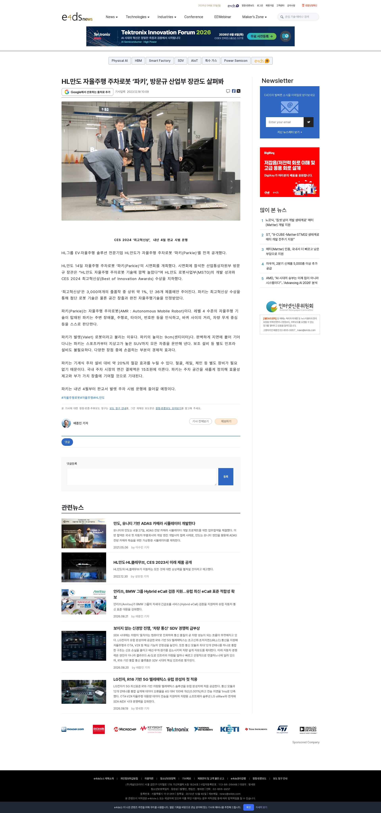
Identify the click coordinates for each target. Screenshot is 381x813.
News (110, 17)
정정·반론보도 (248, 5)
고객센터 (280, 5)
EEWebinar (222, 17)
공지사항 (291, 5)
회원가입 (270, 5)
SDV (181, 61)
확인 (248, 807)
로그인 (260, 5)
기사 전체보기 (200, 421)
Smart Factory (160, 61)
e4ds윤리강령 (238, 778)
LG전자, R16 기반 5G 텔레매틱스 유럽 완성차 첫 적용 (155, 679)
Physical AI (120, 61)
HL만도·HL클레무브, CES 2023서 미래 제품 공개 (153, 562)
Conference (193, 17)
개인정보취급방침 (129, 778)
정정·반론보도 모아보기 (168, 408)
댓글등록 (72, 463)
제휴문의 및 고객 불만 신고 (211, 778)
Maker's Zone (253, 17)
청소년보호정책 (167, 778)
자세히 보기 (261, 807)
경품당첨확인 (311, 5)
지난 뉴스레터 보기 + (289, 132)
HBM (138, 61)
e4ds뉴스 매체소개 (104, 778)
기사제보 (186, 778)
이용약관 (149, 778)
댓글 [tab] (67, 442)
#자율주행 (86, 398)
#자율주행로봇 (71, 398)
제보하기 (226, 421)
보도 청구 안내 (118, 408)
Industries (165, 17)
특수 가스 (211, 61)
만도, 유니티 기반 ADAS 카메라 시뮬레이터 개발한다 (154, 523)
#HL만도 (99, 398)
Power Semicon (235, 61)
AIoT (194, 61)
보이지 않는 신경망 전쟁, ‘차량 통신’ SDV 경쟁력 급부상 (157, 628)
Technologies (136, 17)
